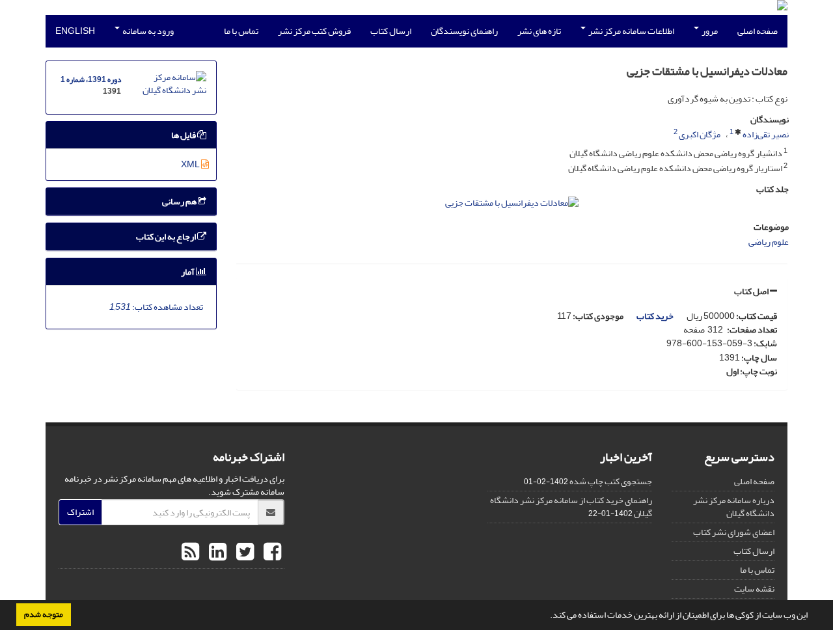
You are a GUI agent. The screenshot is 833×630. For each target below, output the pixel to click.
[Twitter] (243, 552)
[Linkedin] (216, 552)
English (75, 31)
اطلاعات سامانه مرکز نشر (630, 31)
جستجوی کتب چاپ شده (610, 481)
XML (191, 164)
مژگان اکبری (699, 134)
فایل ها (184, 135)
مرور (709, 31)
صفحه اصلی (757, 31)
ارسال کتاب (390, 31)
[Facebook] (270, 552)
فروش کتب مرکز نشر (314, 31)
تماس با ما (241, 31)
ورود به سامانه (147, 31)
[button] (547, 616)
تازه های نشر (539, 31)
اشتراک (80, 512)
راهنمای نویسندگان (464, 31)
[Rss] (190, 552)
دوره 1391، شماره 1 (91, 79)
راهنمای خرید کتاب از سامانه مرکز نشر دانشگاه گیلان (571, 506)
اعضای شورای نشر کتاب (733, 532)
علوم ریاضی (768, 242)
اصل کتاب (752, 291)
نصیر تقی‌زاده (766, 134)
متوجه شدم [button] (43, 614)
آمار (188, 272)
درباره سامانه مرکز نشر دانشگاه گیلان (733, 506)
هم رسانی (180, 201)
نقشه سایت (754, 588)
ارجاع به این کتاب (166, 236)
